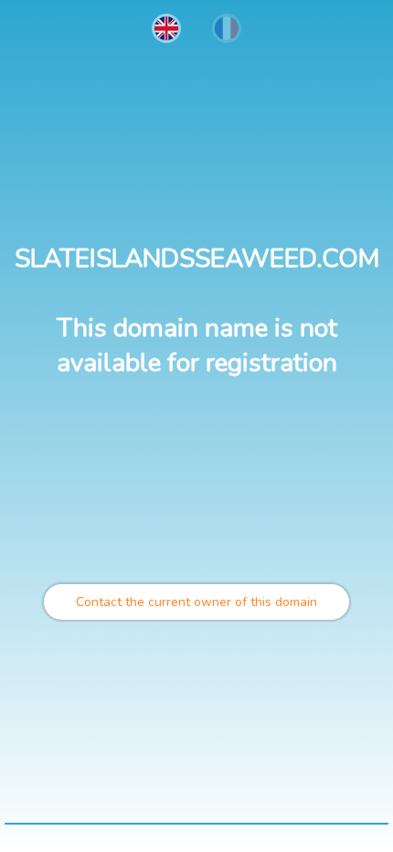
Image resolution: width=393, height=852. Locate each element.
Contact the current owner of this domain (196, 602)
